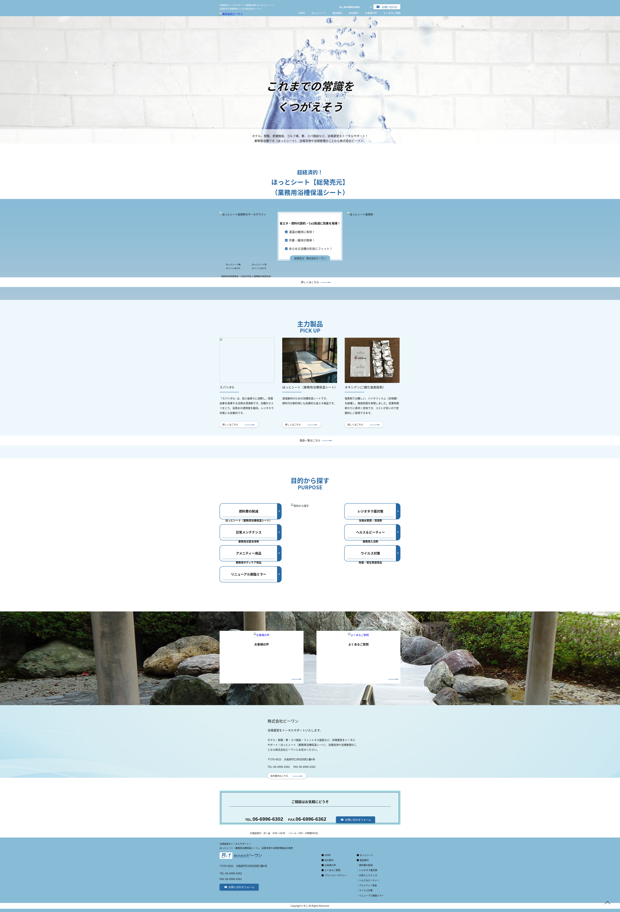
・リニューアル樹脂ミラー (370, 895)
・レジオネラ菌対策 (367, 870)
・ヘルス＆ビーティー (368, 880)
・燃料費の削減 (365, 865)
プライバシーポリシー (336, 875)
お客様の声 (371, 13)
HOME (301, 13)
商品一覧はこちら (310, 440)
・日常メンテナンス (367, 875)
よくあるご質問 (391, 13)
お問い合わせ (389, 7)
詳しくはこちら (310, 282)
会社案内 (353, 13)
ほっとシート (319, 13)
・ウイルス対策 (365, 890)
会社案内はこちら (279, 775)
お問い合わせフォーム (358, 820)
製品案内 (337, 13)
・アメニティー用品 (367, 885)
